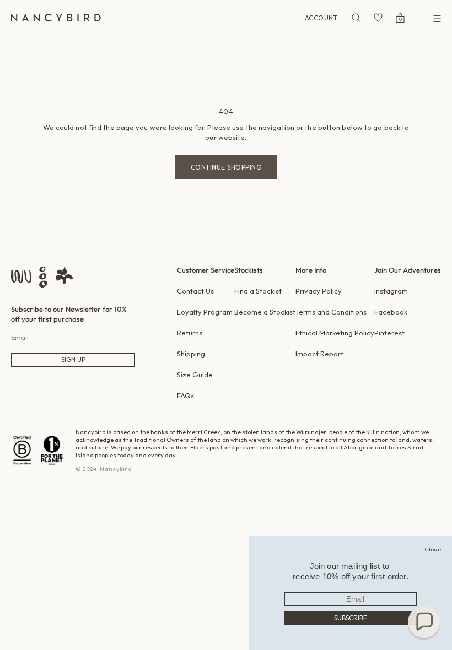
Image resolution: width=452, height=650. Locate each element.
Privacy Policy (318, 290)
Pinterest (389, 332)
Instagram (391, 290)
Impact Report (319, 353)
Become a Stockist (264, 311)
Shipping (191, 353)
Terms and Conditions (331, 311)
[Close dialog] (433, 549)
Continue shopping (226, 167)
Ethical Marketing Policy (334, 332)
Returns (189, 332)
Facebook (390, 311)
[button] (424, 622)
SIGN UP (73, 359)
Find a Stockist (258, 290)
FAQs (185, 395)
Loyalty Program (205, 311)
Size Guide (195, 374)
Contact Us (195, 290)
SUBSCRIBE (350, 618)
